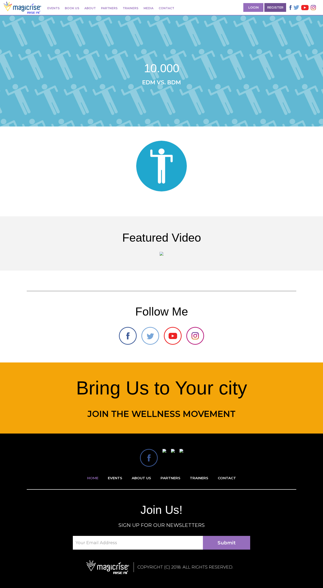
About (90, 8)
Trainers (130, 8)
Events (53, 8)
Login (253, 7)
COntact (227, 478)
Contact (166, 8)
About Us (141, 478)
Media (148, 8)
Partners (109, 8)
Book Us (72, 8)
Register (275, 7)
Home (92, 478)
